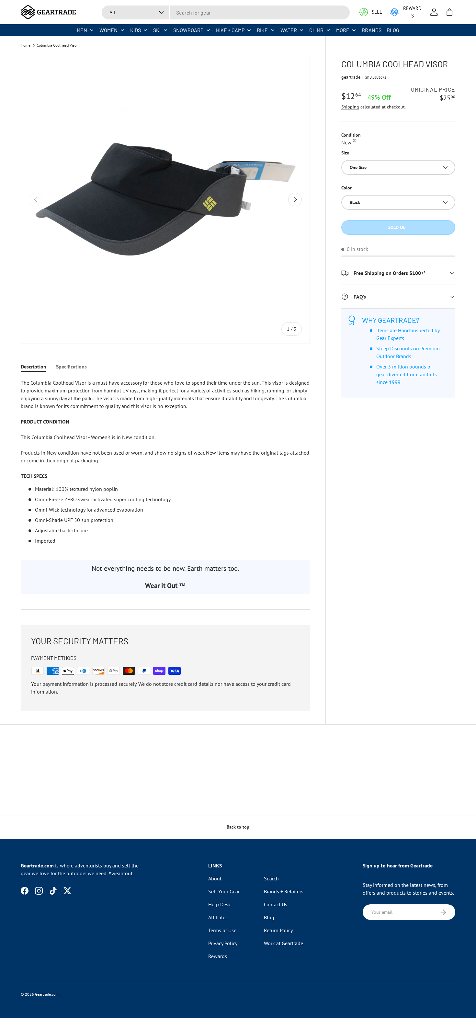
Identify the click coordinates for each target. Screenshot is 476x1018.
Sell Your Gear (224, 891)
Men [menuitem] (82, 30)
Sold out (398, 227)
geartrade (350, 77)
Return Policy (278, 930)
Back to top (238, 827)
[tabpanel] (165, 462)
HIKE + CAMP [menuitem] (230, 30)
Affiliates (218, 917)
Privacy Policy (222, 943)
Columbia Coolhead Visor (57, 45)
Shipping (350, 107)
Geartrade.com (47, 994)
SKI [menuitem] (157, 30)
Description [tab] (33, 366)
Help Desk (219, 904)
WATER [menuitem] (288, 30)
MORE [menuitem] (342, 30)
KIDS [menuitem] (135, 30)
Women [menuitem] (108, 30)
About (214, 878)
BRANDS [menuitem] (371, 30)
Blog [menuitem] (393, 30)
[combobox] (226, 12)
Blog (269, 917)
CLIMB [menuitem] (316, 30)
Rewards (217, 956)
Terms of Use (222, 930)
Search (271, 878)
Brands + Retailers (283, 891)
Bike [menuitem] (262, 30)
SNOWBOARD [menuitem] (188, 30)
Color (346, 188)
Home (25, 45)
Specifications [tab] (71, 366)
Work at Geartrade (283, 943)
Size (345, 153)
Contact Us (275, 904)
